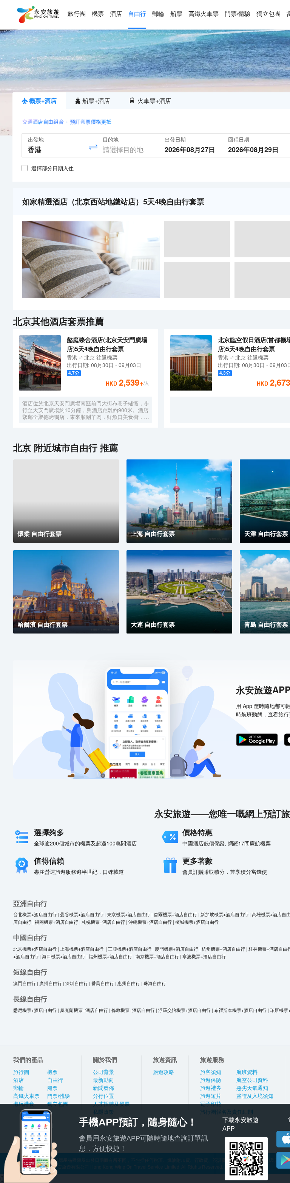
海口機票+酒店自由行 (63, 956)
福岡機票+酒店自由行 (56, 921)
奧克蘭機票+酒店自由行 (84, 1010)
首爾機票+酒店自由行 (175, 914)
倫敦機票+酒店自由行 (133, 1010)
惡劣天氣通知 (252, 1088)
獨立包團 (268, 14)
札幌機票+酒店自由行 (103, 921)
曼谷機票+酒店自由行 (81, 914)
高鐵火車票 (203, 14)
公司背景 (103, 1072)
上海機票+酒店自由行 (82, 948)
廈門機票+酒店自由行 (176, 948)
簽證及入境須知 (254, 1096)
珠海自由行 (154, 983)
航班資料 (247, 1072)
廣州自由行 (50, 983)
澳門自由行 (24, 983)
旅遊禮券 (210, 1088)
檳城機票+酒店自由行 (197, 921)
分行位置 (103, 1096)
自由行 (137, 14)
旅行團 (77, 14)
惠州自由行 (128, 983)
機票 (98, 14)
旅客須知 (210, 1072)
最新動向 (103, 1080)
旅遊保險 (210, 1080)
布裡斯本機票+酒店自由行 (240, 1010)
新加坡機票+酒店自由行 (224, 914)
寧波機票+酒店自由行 (204, 956)
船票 (176, 14)
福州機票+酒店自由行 (110, 956)
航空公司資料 (252, 1080)
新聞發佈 (103, 1088)
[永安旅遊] (37, 15)
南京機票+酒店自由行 (157, 956)
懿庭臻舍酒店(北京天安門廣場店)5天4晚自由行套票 (107, 344)
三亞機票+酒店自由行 (129, 948)
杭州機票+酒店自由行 (223, 948)
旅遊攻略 (163, 1072)
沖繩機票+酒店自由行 (150, 921)
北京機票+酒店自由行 (35, 948)
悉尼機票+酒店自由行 (35, 1010)
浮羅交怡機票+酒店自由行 (184, 1010)
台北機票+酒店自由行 (35, 914)
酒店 (116, 14)
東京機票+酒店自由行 (128, 914)
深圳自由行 (76, 983)
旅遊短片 (210, 1096)
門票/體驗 (237, 14)
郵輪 (158, 14)
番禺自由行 (102, 983)
